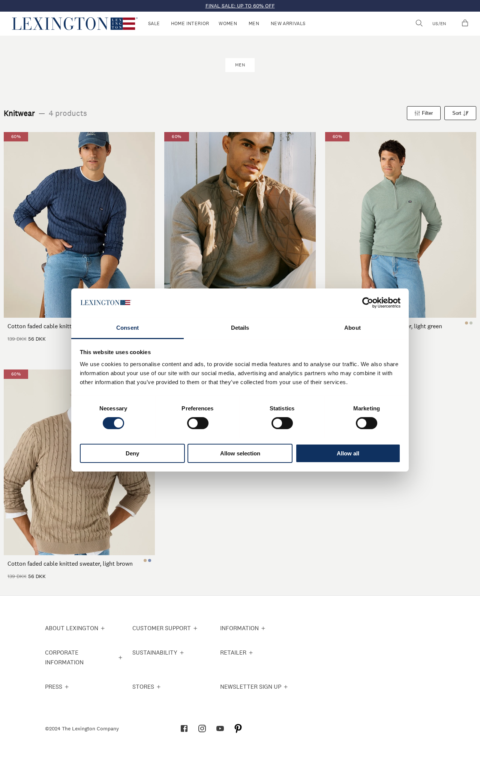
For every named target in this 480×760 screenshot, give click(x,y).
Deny (132, 453)
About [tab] (352, 327)
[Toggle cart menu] (465, 24)
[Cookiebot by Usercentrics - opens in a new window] (367, 302)
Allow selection (240, 453)
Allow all (348, 453)
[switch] (197, 423)
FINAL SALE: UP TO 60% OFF (240, 5)
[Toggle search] (419, 23)
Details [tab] (240, 327)
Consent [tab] (127, 327)
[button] (75, 24)
